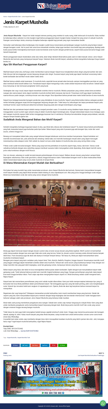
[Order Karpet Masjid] (53, 396)
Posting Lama (7, 354)
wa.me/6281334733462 (29, 331)
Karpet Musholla (12, 337)
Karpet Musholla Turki (14, 16)
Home (5, 16)
